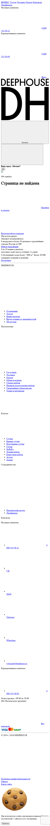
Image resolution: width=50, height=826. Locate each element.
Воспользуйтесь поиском (12, 233)
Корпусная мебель (14, 454)
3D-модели (11, 321)
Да (3, 169)
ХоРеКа (9, 449)
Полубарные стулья (15, 444)
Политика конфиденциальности (15, 779)
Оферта (4, 781)
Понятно (5, 824)
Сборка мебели (13, 383)
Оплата (29, 2)
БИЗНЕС (5, 2)
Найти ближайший (9, 246)
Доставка (21, 2)
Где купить (11, 372)
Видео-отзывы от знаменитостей (21, 319)
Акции (9, 460)
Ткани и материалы (15, 391)
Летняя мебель (13, 452)
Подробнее (6, 260)
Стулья (9, 438)
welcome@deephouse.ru (16, 663)
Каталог (25, 143)
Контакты (37, 2)
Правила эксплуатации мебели (20, 385)
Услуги (13, 2)
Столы (9, 446)
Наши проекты (13, 316)
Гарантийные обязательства (19, 388)
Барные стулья (12, 441)
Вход (44, 77)
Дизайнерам (6, 5)
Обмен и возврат (14, 380)
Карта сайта (6, 784)
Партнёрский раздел (15, 510)
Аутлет (9, 457)
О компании (12, 311)
